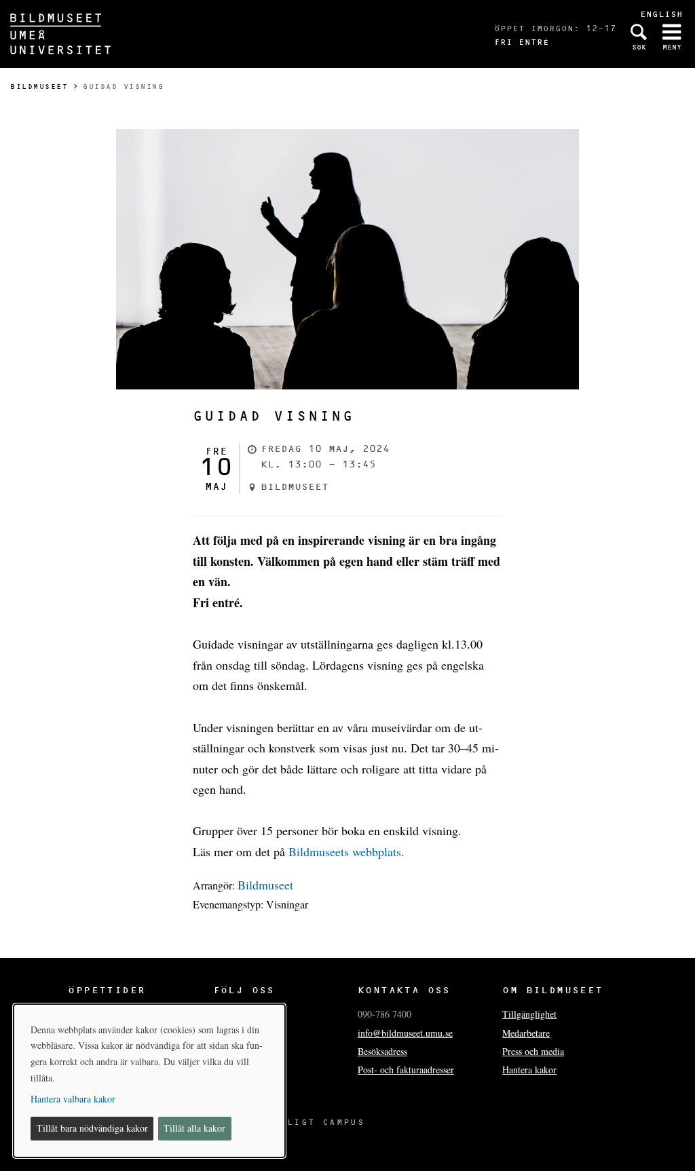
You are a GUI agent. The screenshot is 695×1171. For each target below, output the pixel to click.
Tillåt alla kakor (194, 1127)
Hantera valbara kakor (73, 1098)
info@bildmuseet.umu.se (405, 1032)
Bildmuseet (39, 86)
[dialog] (149, 1080)
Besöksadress (382, 1051)
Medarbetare (526, 1032)
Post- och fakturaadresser (406, 1069)
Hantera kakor (529, 1069)
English (661, 13)
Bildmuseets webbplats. (346, 851)
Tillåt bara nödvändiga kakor (92, 1127)
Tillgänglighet (529, 1013)
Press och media (533, 1051)
